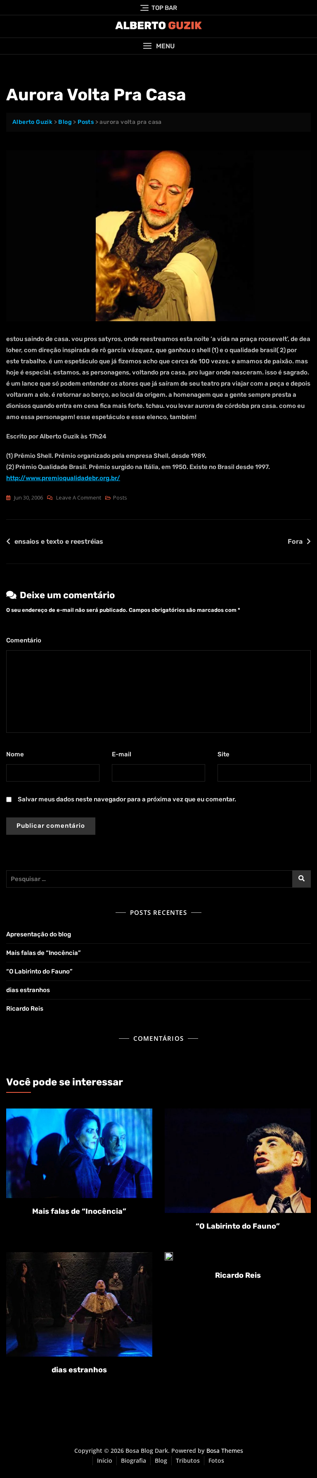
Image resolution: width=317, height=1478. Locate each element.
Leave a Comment (78, 498)
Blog (161, 1460)
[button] (158, 46)
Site (223, 754)
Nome (17, 754)
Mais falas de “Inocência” (43, 953)
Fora (295, 541)
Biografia (133, 1460)
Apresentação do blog (38, 934)
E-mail (123, 754)
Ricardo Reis (24, 1008)
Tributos (188, 1460)
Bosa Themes (224, 1450)
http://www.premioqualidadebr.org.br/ (63, 478)
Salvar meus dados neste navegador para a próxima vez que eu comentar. (127, 799)
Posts (120, 497)
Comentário (25, 640)
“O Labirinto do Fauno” (39, 971)
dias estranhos (28, 990)
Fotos (216, 1460)
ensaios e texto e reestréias (58, 541)
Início (104, 1460)
